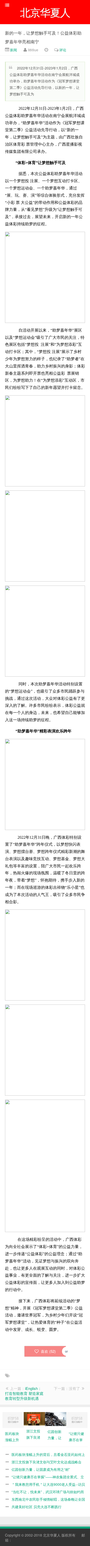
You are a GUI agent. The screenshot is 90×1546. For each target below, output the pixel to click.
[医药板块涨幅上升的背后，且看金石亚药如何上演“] (13, 1419)
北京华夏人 (51, 1535)
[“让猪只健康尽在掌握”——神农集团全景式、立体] (77, 1419)
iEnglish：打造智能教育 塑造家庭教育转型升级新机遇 (24, 1393)
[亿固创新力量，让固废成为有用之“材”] (55, 1418)
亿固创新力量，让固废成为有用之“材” (41, 1469)
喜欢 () (48, 1351)
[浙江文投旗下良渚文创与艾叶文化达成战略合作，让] (34, 1418)
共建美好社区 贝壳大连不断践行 (37, 1506)
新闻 (13, 49)
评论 (62, 49)
